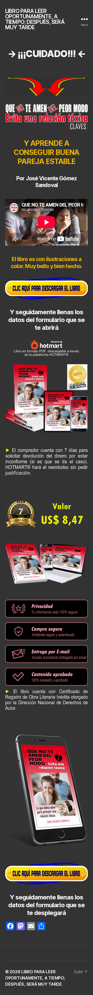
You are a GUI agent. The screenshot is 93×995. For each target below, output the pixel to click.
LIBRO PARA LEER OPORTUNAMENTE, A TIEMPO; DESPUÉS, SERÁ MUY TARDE (35, 19)
